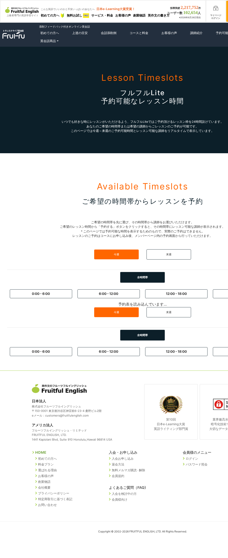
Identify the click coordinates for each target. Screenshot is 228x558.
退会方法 (118, 464)
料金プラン (46, 464)
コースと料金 (139, 33)
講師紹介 (196, 33)
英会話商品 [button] (48, 41)
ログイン (192, 458)
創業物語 (139, 15)
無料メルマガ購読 (124, 470)
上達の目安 (80, 33)
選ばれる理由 (47, 470)
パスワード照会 (197, 464)
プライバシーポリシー (53, 493)
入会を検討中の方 (124, 494)
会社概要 (44, 487)
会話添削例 (108, 33)
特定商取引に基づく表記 (55, 499)
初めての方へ (50, 15)
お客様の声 (123, 15)
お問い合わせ (47, 505)
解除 (142, 470)
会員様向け (119, 499)
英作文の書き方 (159, 15)
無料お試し (75, 15)
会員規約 (118, 476)
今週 (116, 254)
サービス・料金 (102, 15)
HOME (40, 452)
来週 (168, 254)
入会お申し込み (123, 458)
